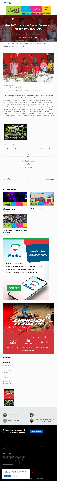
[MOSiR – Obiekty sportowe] (5, 415)
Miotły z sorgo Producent (8, 456)
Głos (23, 87)
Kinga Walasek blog (17, 456)
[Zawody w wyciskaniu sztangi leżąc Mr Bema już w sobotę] (15, 221)
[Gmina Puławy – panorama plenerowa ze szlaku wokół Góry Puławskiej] (32, 420)
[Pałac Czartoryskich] (5, 420)
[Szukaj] (50, 2)
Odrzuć (14, 475)
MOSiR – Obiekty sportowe (15, 415)
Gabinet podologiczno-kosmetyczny (14, 457)
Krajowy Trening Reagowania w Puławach (41, 208)
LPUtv (4, 374)
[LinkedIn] (24, 46)
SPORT (4, 379)
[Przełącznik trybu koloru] (47, 2)
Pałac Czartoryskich (13, 420)
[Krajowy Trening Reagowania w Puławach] (42, 199)
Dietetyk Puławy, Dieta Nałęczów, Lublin (11, 462)
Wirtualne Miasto (7, 383)
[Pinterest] (20, 46)
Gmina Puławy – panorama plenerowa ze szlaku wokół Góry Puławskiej (44, 420)
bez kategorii (6, 367)
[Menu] (53, 2)
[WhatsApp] (41, 148)
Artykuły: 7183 (28, 167)
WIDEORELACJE (7, 381)
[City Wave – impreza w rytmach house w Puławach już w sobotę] (15, 199)
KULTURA (5, 372)
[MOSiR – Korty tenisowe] (32, 415)
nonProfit (5, 376)
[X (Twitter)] (16, 46)
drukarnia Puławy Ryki (15, 461)
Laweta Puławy (24, 461)
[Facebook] (13, 46)
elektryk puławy (18, 457)
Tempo (16, 87)
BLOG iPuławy (6, 368)
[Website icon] (28, 164)
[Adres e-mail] (50, 148)
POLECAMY (6, 378)
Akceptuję (7, 475)
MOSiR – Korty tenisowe (41, 415)
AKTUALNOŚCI (42, 18)
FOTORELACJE (7, 370)
